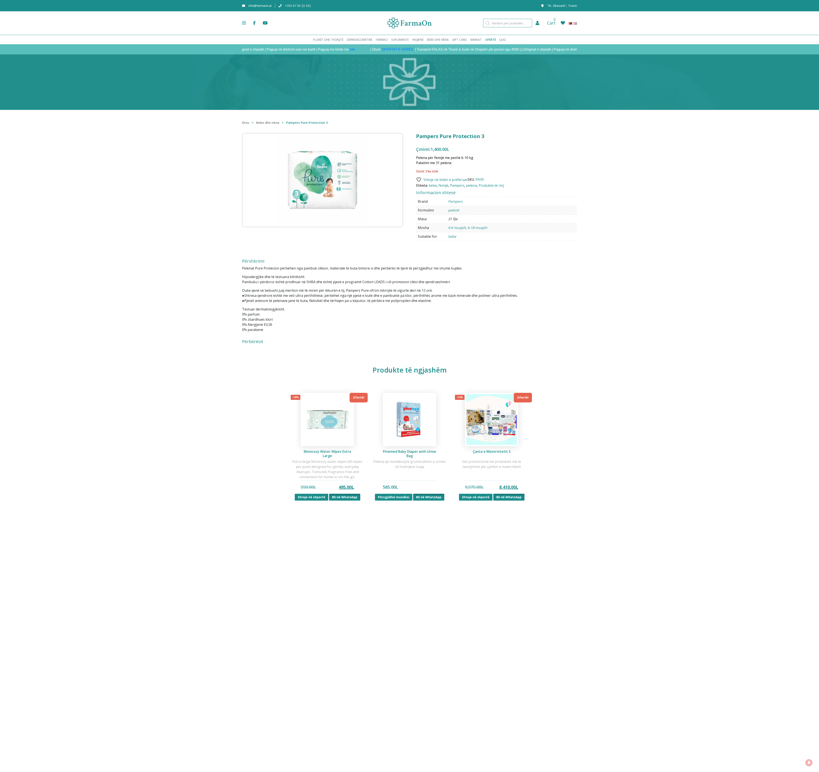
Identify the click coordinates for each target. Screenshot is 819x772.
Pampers (457, 185)
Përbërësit (252, 341)
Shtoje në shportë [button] (311, 497)
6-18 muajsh (477, 227)
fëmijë (443, 185)
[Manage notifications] (809, 762)
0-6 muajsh (457, 227)
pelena (471, 185)
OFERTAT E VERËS (374, 49)
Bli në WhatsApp (344, 497)
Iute (329, 49)
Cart (551, 23)
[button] (537, 23)
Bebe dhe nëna (267, 122)
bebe (433, 185)
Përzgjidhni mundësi (393, 497)
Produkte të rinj (491, 185)
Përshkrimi (253, 261)
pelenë (453, 210)
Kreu (245, 122)
